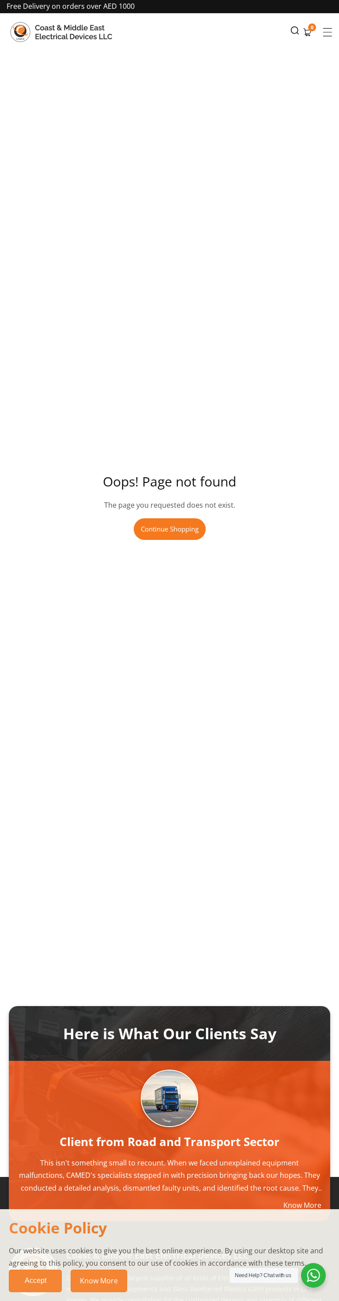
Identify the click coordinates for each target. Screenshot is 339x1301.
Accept (35, 1280)
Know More (99, 1281)
